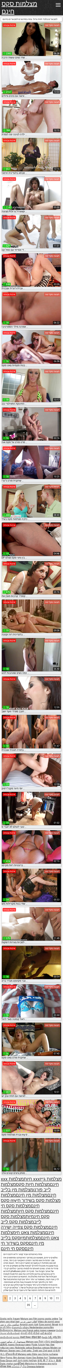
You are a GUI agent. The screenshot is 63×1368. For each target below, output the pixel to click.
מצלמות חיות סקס (33, 1184)
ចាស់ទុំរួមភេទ (57, 1341)
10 (50, 1298)
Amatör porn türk (29, 1324)
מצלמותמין (30, 1238)
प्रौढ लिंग (57, 1337)
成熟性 (4, 1344)
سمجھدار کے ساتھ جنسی (13, 1341)
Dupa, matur (7, 1363)
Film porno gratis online (45, 1318)
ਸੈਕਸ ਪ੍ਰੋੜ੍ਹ (45, 1341)
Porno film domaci (16, 1357)
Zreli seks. (27, 1350)
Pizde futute (38, 1344)
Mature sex (27, 1318)
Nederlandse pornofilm (42, 1327)
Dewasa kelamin (35, 1366)
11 (57, 1298)
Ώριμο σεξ (12, 1360)
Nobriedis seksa (24, 1347)
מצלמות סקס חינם (19, 7)
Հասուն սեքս (21, 1327)
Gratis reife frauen (10, 1318)
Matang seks (25, 1354)
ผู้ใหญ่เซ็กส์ (11, 1354)
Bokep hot (42, 1357)
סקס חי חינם (13, 1248)
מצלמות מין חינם (31, 1195)
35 (28, 1305)
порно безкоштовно (19, 1344)
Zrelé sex (38, 1350)
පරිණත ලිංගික (19, 1366)
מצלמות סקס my (8, 1197)
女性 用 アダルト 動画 (49, 1360)
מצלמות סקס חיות (33, 1211)
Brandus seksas (41, 1347)
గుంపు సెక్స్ (47, 1337)
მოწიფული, (7, 1330)
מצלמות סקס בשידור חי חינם (38, 1203)
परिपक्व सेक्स (6, 1366)
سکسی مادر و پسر (9, 1324)
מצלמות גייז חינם (51, 1181)
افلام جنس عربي (28, 1321)
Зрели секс (14, 1350)
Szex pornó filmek (48, 1324)
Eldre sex (37, 1354)
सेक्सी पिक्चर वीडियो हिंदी (30, 1337)
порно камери (47, 1330)
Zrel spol (48, 1350)
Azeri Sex (31, 1357)
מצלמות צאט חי (30, 1232)
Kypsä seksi (33, 1330)
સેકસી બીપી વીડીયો (30, 1333)
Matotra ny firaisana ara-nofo (41, 1363)
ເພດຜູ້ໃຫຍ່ (19, 1363)
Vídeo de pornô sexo (49, 1321)
